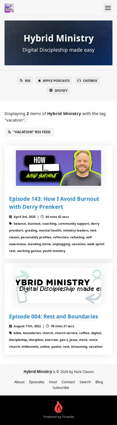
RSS (27, 80)
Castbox (90, 80)
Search (85, 381)
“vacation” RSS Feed (32, 132)
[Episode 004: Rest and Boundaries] (58, 285)
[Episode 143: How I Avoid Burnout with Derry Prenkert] (58, 168)
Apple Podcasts (56, 80)
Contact (68, 381)
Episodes (36, 381)
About (19, 381)
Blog (99, 381)
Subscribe (61, 387)
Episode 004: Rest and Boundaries (53, 316)
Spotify (61, 90)
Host (53, 381)
